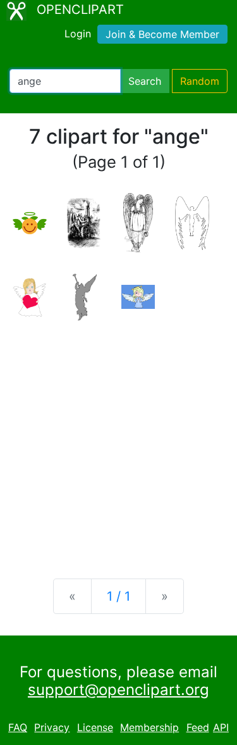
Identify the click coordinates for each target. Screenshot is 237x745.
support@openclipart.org (118, 689)
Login (77, 33)
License (95, 727)
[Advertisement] (118, 439)
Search (144, 81)
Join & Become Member (162, 34)
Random (199, 81)
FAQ (17, 727)
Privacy (52, 727)
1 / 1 (118, 596)
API (221, 727)
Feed (197, 727)
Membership (149, 727)
